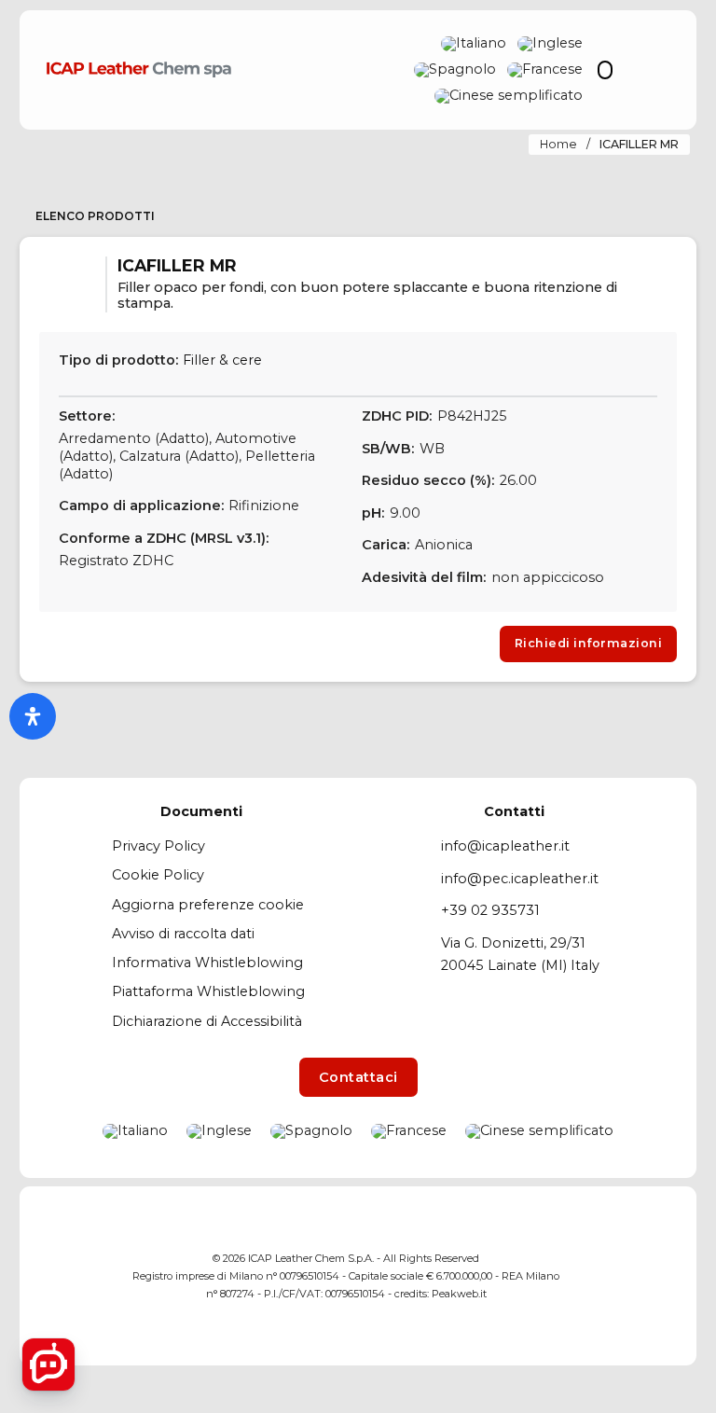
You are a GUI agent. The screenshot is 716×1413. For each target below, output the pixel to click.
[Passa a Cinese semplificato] (508, 96)
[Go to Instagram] (627, 1276)
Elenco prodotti (95, 216)
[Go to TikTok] (663, 1276)
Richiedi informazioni (589, 643)
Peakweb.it (459, 1293)
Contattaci (358, 1077)
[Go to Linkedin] (593, 1276)
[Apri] (654, 70)
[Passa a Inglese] (550, 44)
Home (558, 144)
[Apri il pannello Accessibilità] (32, 716)
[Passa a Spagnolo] (455, 70)
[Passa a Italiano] (473, 44)
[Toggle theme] (605, 70)
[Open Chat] (48, 1364)
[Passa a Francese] (545, 70)
